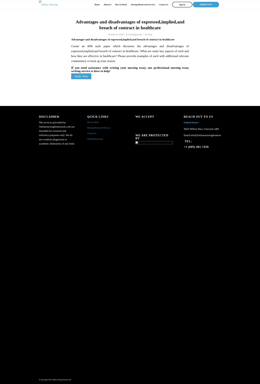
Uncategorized (135, 34)
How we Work (93, 122)
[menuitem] (97, 4)
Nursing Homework (95, 139)
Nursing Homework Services (98, 128)
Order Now (81, 76)
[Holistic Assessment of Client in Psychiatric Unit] (2, 192)
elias (150, 34)
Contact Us (91, 133)
